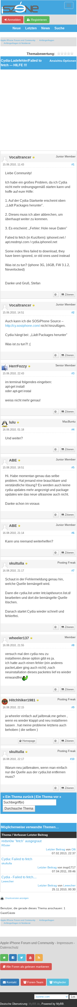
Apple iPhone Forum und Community (17, 40)
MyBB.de (34, 1003)
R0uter (5, 845)
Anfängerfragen (46, 40)
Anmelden (14, 19)
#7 (72, 570)
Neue (17, 28)
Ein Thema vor (47, 797)
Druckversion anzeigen (17, 898)
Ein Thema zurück (19, 797)
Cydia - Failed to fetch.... (19, 877)
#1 (72, 164)
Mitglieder (59, 982)
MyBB (60, 1003)
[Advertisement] (38, 110)
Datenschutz (9, 947)
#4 (72, 429)
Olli (73, 849)
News (45, 28)
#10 (72, 759)
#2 (72, 312)
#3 (72, 373)
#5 (72, 467)
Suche (59, 28)
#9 (72, 707)
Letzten (31, 28)
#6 (72, 533)
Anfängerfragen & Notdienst (17, 43)
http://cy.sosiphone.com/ (22, 325)
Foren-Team (34, 982)
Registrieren (38, 19)
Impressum (65, 943)
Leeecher (7, 881)
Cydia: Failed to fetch (16, 859)
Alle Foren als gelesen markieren (27, 966)
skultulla (6, 863)
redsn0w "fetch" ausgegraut (21, 841)
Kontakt (11, 982)
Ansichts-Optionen (62, 60)
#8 (72, 645)
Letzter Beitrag (55, 849)
